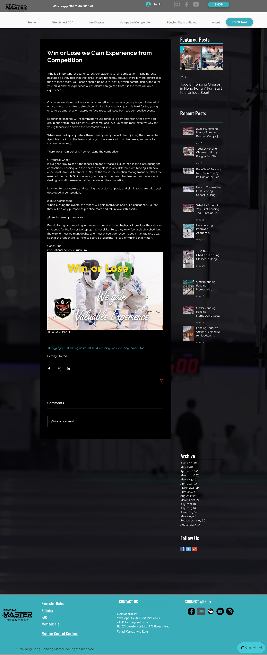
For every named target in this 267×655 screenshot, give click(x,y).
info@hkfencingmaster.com (133, 622)
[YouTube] (196, 4)
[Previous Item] (186, 58)
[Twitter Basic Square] (188, 549)
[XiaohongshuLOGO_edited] (201, 611)
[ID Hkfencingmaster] (210, 611)
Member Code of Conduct (60, 633)
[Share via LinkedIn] (68, 368)
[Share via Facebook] (49, 368)
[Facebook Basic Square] (182, 549)
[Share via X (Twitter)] (59, 368)
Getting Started (57, 356)
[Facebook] (186, 4)
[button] (96, 20)
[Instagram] (177, 4)
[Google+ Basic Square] (194, 549)
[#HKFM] (191, 611)
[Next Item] (217, 58)
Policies (47, 610)
